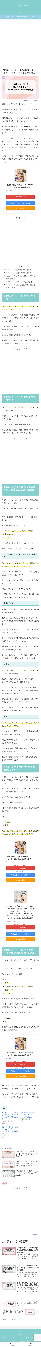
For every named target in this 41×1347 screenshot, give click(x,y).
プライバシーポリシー (10, 1338)
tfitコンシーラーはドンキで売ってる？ (18, 273)
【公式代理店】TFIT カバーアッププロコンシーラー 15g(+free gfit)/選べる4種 (20, 186)
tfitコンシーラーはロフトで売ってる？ (18, 270)
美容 (5, 1183)
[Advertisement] (20, 44)
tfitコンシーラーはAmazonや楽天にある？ (20, 282)
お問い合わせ (30, 1338)
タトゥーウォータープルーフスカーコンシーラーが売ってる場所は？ (28, 1115)
